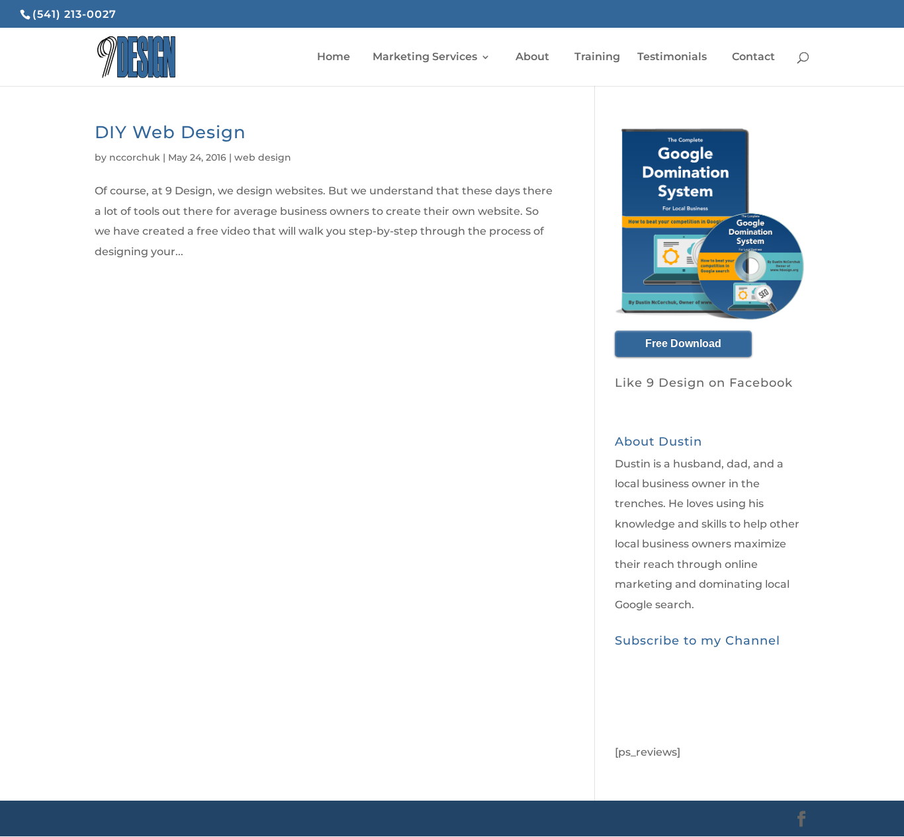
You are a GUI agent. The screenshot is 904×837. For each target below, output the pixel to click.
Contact (753, 57)
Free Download (683, 343)
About (532, 57)
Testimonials (672, 57)
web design (262, 157)
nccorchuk (134, 157)
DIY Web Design (170, 132)
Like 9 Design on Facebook (704, 383)
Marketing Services (425, 57)
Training (597, 57)
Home (332, 57)
